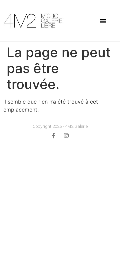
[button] (103, 21)
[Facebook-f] (53, 135)
